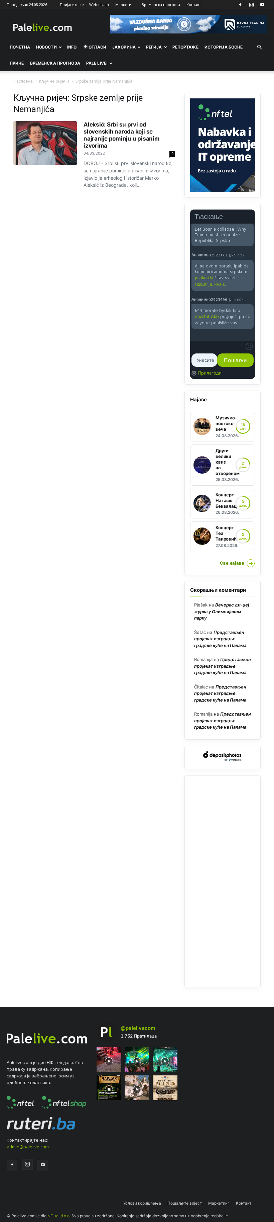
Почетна (20, 47)
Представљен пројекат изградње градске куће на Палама (220, 639)
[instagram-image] (109, 1059)
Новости (46, 47)
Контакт (193, 4)
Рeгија (154, 47)
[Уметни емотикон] (249, 346)
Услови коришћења (142, 1203)
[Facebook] (240, 4)
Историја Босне (223, 47)
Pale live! (97, 63)
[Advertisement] (222, 881)
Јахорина (124, 47)
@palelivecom (138, 1028)
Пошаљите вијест (184, 1203)
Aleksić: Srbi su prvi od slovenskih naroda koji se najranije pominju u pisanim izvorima (122, 135)
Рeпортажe (185, 47)
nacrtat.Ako (207, 316)
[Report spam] (250, 254)
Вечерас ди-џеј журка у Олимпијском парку (221, 611)
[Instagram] (251, 4)
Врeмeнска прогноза (55, 63)
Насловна (23, 81)
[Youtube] (262, 4)
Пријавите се (72, 4)
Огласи (97, 47)
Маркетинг (125, 4)
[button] (259, 47)
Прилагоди (210, 373)
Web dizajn (99, 4)
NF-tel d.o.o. (59, 1215)
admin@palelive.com (28, 1147)
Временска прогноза (161, 4)
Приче (17, 63)
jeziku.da (204, 277)
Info (72, 47)
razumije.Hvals (210, 284)
